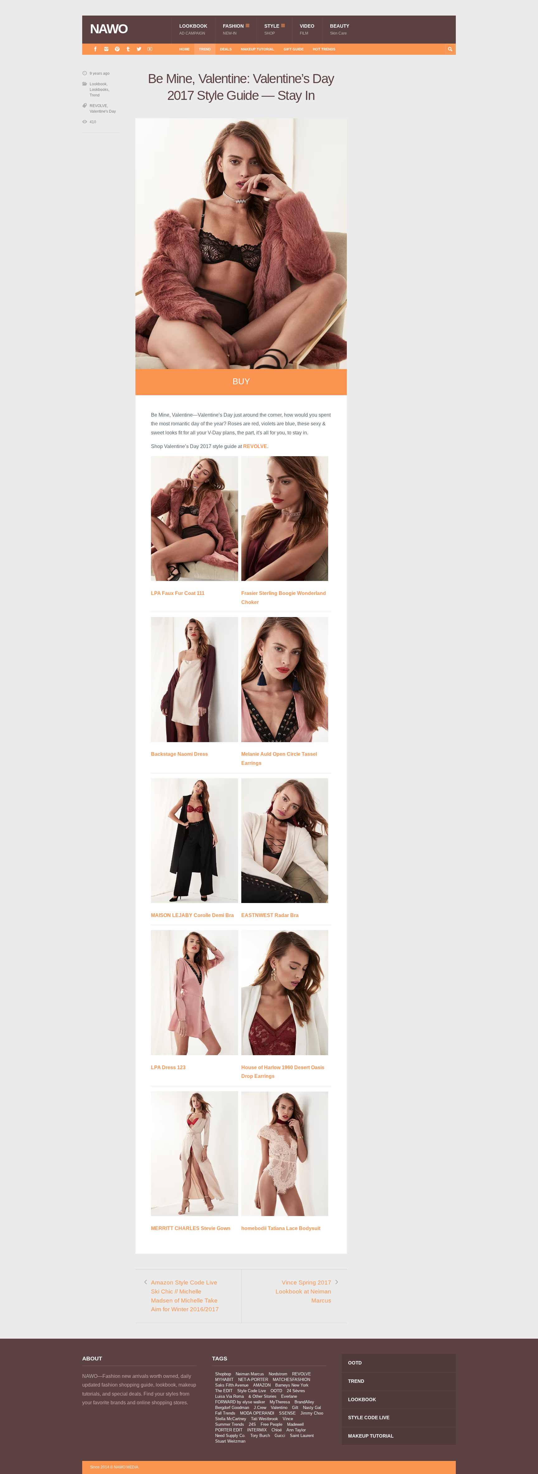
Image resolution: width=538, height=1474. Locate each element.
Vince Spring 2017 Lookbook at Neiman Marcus (303, 1291)
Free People (271, 1424)
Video (307, 29)
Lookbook (193, 29)
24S (252, 1424)
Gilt (295, 1408)
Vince (288, 1419)
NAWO (109, 29)
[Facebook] (95, 49)
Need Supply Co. (230, 1436)
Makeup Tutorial (257, 49)
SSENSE (287, 1413)
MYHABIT (224, 1380)
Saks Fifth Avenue (231, 1385)
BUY (241, 381)
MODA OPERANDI (257, 1413)
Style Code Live (251, 1391)
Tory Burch (260, 1436)
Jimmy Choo (311, 1413)
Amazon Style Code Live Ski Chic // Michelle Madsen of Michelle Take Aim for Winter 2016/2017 (185, 1296)
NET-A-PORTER (253, 1380)
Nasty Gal (312, 1408)
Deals (226, 49)
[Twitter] (139, 49)
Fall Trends (225, 1413)
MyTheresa (280, 1402)
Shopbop (223, 1374)
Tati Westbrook (264, 1419)
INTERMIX (257, 1430)
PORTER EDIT (229, 1430)
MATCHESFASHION (291, 1380)
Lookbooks (99, 89)
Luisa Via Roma (229, 1396)
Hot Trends (324, 49)
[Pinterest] (117, 49)
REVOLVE (98, 106)
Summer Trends (229, 1424)
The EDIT (224, 1391)
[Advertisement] (409, 181)
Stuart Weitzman (230, 1441)
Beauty (339, 29)
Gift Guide (294, 49)
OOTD (276, 1391)
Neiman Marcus (250, 1374)
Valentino (279, 1408)
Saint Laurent (302, 1436)
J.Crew (260, 1408)
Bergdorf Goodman (232, 1408)
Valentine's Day (103, 111)
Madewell (295, 1424)
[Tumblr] (128, 49)
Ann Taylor (296, 1430)
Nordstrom (278, 1374)
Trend (205, 49)
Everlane (289, 1396)
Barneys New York (292, 1385)
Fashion (233, 29)
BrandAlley (304, 1402)
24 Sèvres (296, 1391)
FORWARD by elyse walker (240, 1402)
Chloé (276, 1430)
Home (184, 49)
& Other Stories (262, 1396)
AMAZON (262, 1385)
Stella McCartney (230, 1419)
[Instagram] (106, 49)
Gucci (280, 1436)
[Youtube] (149, 49)
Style (271, 29)
